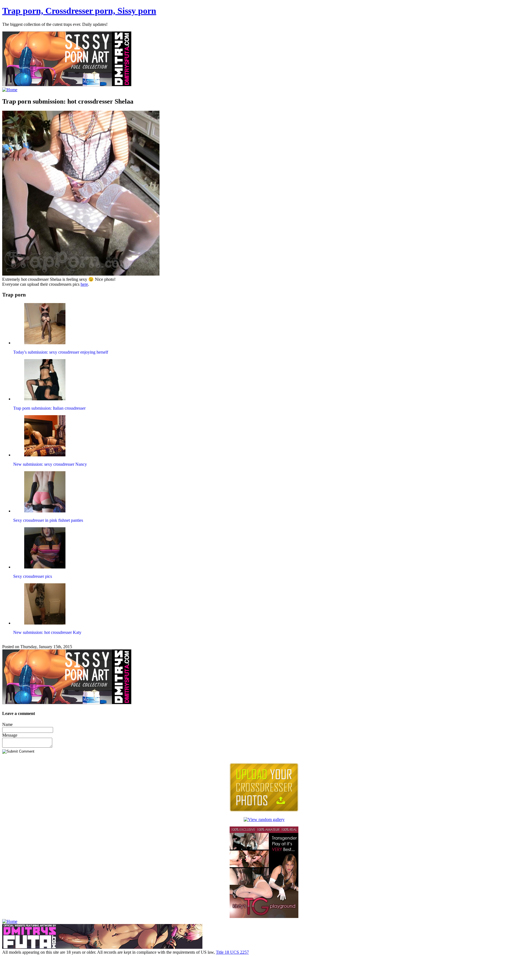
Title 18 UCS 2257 (232, 952)
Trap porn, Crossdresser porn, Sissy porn (79, 11)
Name (7, 724)
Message (9, 735)
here (84, 284)
